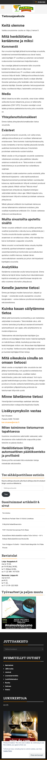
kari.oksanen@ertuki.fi (10, 422)
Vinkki (7, 690)
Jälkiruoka (9, 669)
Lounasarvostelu (11, 676)
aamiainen (9, 665)
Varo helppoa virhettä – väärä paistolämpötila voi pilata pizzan (23, 546)
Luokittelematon (11, 679)
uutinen (8, 686)
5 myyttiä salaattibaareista (11, 524)
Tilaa (6, 494)
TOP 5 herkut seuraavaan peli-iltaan (15, 530)
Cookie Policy (7, 751)
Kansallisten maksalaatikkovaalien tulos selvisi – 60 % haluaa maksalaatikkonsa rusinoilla (22, 537)
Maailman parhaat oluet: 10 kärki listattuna (18, 519)
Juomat (8, 672)
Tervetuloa (6, 513)
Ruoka (7, 683)
